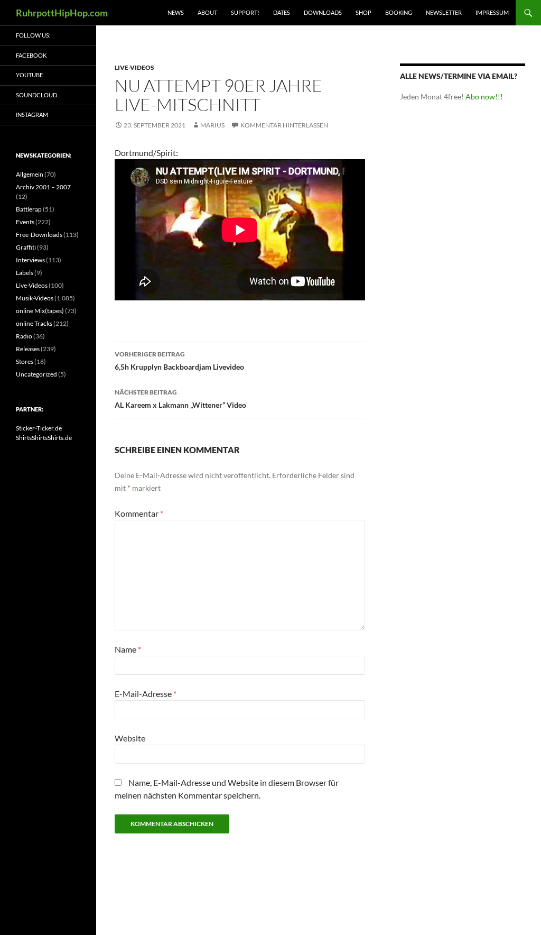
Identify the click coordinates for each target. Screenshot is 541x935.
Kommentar (139, 513)
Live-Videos (134, 67)
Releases (28, 349)
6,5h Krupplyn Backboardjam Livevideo (179, 360)
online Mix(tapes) (40, 311)
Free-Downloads (39, 235)
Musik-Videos (34, 298)
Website (130, 738)
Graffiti (26, 247)
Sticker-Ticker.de (39, 428)
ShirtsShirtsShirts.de (44, 438)
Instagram (32, 114)
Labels (24, 273)
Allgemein (29, 174)
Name (128, 649)
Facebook (31, 55)
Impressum (492, 12)
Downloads (323, 12)
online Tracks (34, 323)
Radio (24, 336)
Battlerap (29, 209)
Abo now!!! (484, 96)
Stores (24, 361)
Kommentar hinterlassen (284, 125)
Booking (398, 12)
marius (212, 125)
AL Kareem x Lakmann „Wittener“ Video (180, 398)
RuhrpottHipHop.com (62, 13)
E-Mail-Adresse (145, 694)
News (175, 12)
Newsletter (444, 12)
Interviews (30, 260)
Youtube (29, 74)
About (207, 12)
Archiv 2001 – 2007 (43, 187)
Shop (363, 12)
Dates (281, 12)
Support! (245, 12)
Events (25, 222)
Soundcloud (36, 94)
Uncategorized (36, 374)
